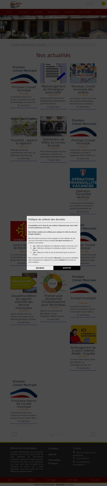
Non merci (40, 268)
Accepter (67, 268)
